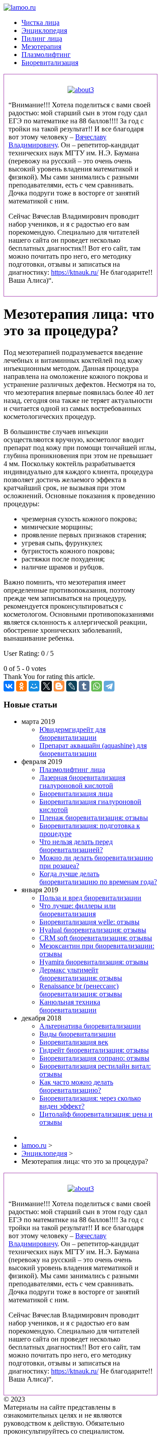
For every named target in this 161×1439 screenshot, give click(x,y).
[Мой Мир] (34, 686)
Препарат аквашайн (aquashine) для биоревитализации (93, 749)
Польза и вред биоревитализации (90, 898)
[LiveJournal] (71, 686)
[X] (46, 686)
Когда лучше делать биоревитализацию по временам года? (98, 878)
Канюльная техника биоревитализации (69, 1006)
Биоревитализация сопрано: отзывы (94, 1058)
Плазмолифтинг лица (72, 769)
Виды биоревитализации (77, 1034)
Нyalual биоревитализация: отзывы (92, 930)
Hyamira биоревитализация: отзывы (93, 962)
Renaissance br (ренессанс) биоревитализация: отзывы (80, 990)
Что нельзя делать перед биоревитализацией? (76, 846)
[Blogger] (59, 686)
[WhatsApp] (96, 686)
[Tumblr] (84, 686)
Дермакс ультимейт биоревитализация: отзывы (80, 974)
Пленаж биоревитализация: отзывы (93, 817)
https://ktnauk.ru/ (74, 272)
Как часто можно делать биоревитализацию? (76, 1086)
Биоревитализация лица (76, 793)
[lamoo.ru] (20, 7)
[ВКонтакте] (9, 686)
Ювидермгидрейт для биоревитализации (72, 733)
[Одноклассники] (21, 686)
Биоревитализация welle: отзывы (89, 922)
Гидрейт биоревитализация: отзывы (94, 1050)
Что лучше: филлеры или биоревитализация (77, 910)
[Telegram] (109, 686)
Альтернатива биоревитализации (90, 1026)
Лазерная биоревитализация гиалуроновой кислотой (82, 781)
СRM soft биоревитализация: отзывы (95, 938)
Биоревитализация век (73, 1042)
